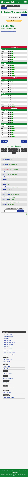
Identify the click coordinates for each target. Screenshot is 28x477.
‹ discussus (4, 141)
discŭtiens (3, 8)
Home (2, 5)
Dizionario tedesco (7, 348)
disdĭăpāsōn (8, 177)
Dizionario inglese (7, 346)
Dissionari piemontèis (8, 397)
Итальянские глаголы (9, 387)
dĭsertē (5, 182)
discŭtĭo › (24, 141)
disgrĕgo (7, 204)
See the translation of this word (8, 31)
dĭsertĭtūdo (9, 187)
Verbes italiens (6, 361)
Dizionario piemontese (8, 354)
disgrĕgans (10, 202)
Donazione (14, 20)
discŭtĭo (9, 172)
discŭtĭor (9, 174)
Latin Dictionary (7, 366)
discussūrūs (8, 162)
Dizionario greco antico (9, 342)
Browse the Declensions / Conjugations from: (14, 208)
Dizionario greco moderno (9, 352)
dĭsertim (5, 184)
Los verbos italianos (8, 378)
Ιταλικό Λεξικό (7, 392)
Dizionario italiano (7, 334)
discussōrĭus (8, 159)
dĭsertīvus (7, 189)
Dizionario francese (8, 344)
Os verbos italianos (7, 383)
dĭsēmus (6, 179)
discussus (9, 164)
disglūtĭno (8, 197)
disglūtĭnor (8, 199)
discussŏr (9, 157)
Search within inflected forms (15, 17)
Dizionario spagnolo (8, 350)
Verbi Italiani (6, 338)
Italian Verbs (6, 368)
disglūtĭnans (10, 194)
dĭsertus (6, 192)
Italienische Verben (7, 373)
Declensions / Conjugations (13, 5)
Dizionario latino (7, 340)
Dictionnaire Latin (7, 359)
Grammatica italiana (8, 336)
